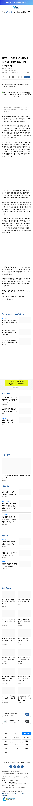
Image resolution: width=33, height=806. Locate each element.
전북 (6, 748)
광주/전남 (16, 737)
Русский (20, 791)
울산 (6, 741)
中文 (16, 791)
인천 (6, 737)
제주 (6, 752)
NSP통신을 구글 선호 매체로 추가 (13, 2)
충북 (27, 745)
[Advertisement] (16, 174)
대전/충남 (26, 737)
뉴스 (3, 12)
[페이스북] (3, 77)
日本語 (12, 791)
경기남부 (27, 741)
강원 (16, 745)
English (8, 791)
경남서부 (27, 748)
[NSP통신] (16, 7)
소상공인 (23, 12)
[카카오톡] (10, 77)
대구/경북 (26, 733)
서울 (6, 733)
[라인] (13, 77)
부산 (16, 733)
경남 (16, 748)
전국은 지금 (9, 12)
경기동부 (16, 741)
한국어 (3, 791)
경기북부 (6, 745)
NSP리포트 (17, 12)
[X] (6, 77)
